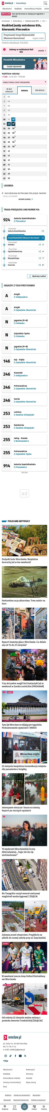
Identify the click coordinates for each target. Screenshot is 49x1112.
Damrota (11, 265)
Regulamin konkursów (21, 1100)
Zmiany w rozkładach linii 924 (21, 50)
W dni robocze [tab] (9, 90)
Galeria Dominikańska (17, 231)
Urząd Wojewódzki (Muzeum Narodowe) (23, 238)
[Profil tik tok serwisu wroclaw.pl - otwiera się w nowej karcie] (10, 1056)
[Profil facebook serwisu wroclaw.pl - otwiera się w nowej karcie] (15, 1056)
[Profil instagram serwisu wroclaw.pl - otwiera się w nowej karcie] (5, 1056)
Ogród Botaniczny (15, 251)
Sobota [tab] (24, 90)
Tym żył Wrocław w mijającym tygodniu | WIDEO (28, 15)
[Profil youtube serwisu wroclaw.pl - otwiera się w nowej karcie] (20, 1056)
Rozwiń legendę (25, 199)
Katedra (11, 245)
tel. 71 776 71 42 (9, 1046)
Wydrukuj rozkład (39, 276)
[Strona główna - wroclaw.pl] (7, 3)
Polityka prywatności (38, 1100)
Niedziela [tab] (39, 90)
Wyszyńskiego (13, 258)
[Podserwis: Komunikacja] (20, 3)
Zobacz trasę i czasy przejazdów (16, 82)
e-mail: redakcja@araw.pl (14, 1049)
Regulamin (7, 1100)
